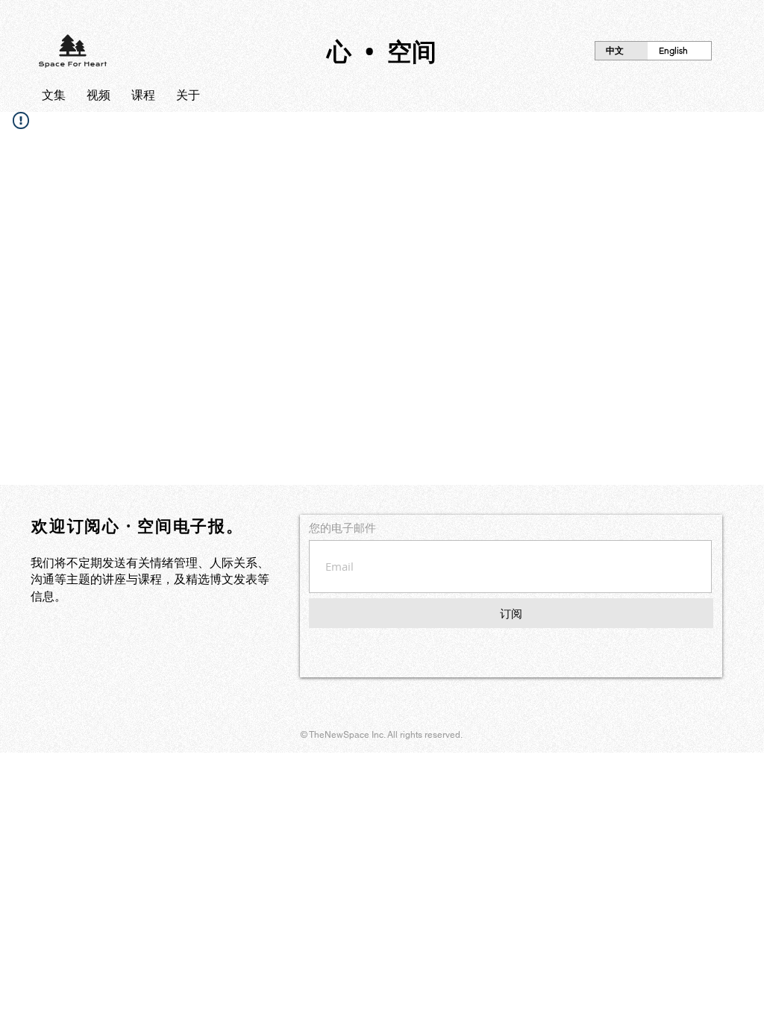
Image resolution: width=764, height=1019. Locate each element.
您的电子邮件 (342, 527)
